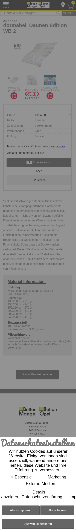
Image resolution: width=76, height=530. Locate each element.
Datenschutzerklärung (42, 496)
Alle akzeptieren (20, 510)
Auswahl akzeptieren (38, 524)
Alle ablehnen (57, 510)
